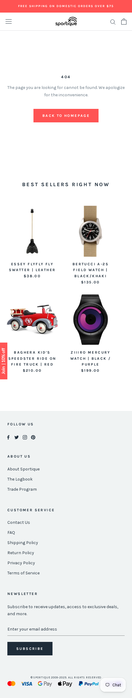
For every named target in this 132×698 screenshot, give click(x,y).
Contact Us (18, 522)
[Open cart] (123, 21)
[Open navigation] (9, 21)
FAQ (11, 532)
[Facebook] (8, 437)
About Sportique (23, 469)
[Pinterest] (33, 437)
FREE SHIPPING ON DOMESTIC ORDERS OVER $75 (66, 6)
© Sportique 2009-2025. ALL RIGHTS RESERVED (66, 677)
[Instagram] (25, 437)
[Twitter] (16, 437)
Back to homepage (66, 115)
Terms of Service (23, 573)
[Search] (113, 21)
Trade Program (22, 489)
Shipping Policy (22, 542)
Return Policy (20, 552)
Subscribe (30, 648)
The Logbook (20, 479)
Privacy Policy (21, 563)
